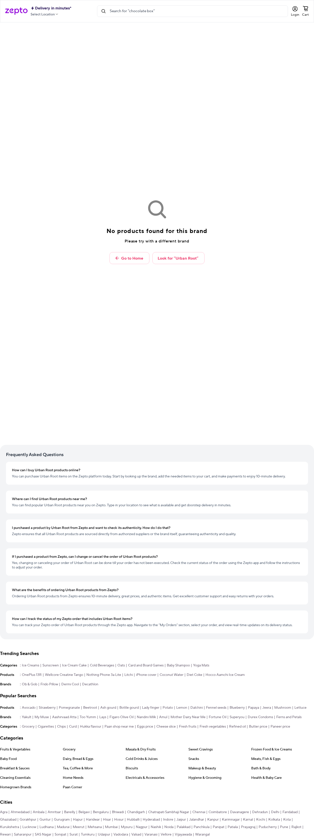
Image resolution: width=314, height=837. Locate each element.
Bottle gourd (129, 707)
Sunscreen (50, 665)
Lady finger (150, 707)
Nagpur (141, 827)
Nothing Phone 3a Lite (103, 675)
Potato (168, 707)
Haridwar (93, 819)
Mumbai (111, 827)
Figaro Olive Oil (121, 717)
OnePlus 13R (32, 675)
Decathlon (90, 684)
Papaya (253, 707)
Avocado (28, 707)
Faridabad (290, 812)
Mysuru (127, 827)
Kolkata (274, 819)
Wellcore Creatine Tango (64, 675)
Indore (168, 819)
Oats (121, 665)
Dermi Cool (70, 684)
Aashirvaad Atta (64, 717)
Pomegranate (69, 707)
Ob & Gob (29, 684)
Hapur (78, 819)
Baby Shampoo (178, 665)
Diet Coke (194, 675)
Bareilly (69, 812)
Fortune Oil (217, 717)
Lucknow (29, 827)
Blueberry (237, 707)
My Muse (42, 717)
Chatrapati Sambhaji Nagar (168, 812)
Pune (284, 827)
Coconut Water (171, 675)
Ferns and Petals (289, 717)
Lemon (181, 707)
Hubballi (133, 819)
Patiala (233, 827)
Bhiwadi (118, 812)
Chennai (198, 812)
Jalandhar (196, 819)
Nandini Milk (146, 717)
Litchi (128, 675)
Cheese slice (166, 726)
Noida (169, 827)
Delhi (275, 812)
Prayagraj (248, 827)
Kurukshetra (9, 827)
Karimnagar (231, 819)
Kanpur (213, 819)
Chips (61, 726)
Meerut (78, 827)
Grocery (28, 726)
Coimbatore (218, 812)
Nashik (156, 827)
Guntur (45, 819)
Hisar (107, 819)
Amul (163, 717)
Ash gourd (108, 707)
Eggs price (145, 726)
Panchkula (201, 827)
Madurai (63, 827)
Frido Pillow (49, 684)
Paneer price (280, 726)
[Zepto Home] (16, 11)
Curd (73, 726)
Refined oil (237, 726)
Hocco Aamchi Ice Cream (225, 675)
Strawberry (47, 707)
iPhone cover (146, 675)
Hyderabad (151, 819)
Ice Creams (30, 665)
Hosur (119, 819)
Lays (102, 717)
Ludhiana (46, 827)
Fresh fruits (187, 726)
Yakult (26, 717)
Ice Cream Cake (74, 665)
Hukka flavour (90, 726)
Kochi (260, 819)
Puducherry (268, 827)
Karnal (248, 819)
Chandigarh (136, 812)
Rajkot (296, 827)
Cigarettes (46, 726)
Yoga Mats (201, 665)
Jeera (266, 707)
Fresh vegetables (213, 726)
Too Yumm (88, 717)
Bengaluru (101, 812)
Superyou (237, 717)
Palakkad (183, 827)
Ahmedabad (20, 812)
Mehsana (95, 827)
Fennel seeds (216, 707)
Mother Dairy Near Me (188, 717)
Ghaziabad (8, 819)
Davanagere (239, 812)
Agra (3, 812)
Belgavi (84, 812)
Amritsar (54, 812)
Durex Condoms (260, 717)
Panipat (218, 827)
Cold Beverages (102, 665)
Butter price (258, 726)
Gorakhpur (28, 819)
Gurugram (62, 819)
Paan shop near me (119, 726)
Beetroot (90, 707)
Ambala (38, 812)
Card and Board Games (146, 665)
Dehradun (260, 812)
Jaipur (181, 819)
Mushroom (282, 707)
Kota (287, 819)
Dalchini (196, 707)
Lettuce (300, 707)
